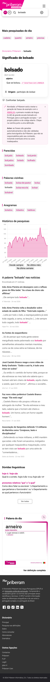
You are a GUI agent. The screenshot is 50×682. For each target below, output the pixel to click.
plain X (4, 665)
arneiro (29, 38)
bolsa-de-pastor (23, 183)
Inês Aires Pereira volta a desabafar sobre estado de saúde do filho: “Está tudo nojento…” (24, 309)
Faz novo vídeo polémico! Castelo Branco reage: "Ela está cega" (21, 396)
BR (10, 12)
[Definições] (41, 12)
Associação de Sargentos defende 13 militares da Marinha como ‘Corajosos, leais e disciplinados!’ (24, 430)
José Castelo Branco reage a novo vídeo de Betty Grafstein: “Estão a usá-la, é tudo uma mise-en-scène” (23, 365)
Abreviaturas (7, 635)
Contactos (6, 653)
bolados (8, 210)
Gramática (6, 639)
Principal (5, 622)
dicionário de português (16, 591)
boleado (20, 155)
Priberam (5, 656)
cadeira (6, 38)
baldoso (31, 210)
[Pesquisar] (14, 12)
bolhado (31, 160)
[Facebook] (4, 608)
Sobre (4, 629)
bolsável (9, 192)
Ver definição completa (34, 570)
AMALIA (11, 112)
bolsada (8, 183)
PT (5, 12)
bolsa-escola (22, 187)
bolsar (35, 187)
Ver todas (25, 501)
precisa (40, 38)
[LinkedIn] (17, 608)
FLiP (3, 659)
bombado (9, 165)
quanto (18, 38)
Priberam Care (7, 669)
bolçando (32, 155)
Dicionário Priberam (11, 51)
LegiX (4, 662)
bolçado (8, 155)
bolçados (9, 160)
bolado (20, 160)
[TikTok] (13, 608)
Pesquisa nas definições (11, 626)
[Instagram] (9, 608)
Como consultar (8, 632)
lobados (20, 210)
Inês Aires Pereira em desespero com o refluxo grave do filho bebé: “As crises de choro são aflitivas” (24, 290)
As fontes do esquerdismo (14, 333)
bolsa (37, 183)
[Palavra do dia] (43, 517)
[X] (22, 608)
